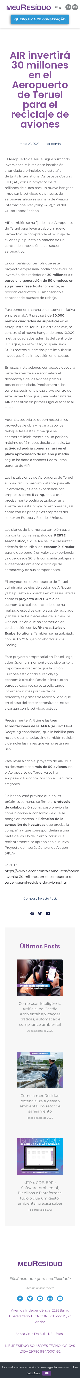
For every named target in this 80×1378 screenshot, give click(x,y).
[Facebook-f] (20, 1298)
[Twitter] (30, 1298)
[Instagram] (50, 1298)
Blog (58, 7)
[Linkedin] (40, 1298)
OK (47, 1373)
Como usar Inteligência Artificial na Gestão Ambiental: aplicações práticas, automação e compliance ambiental (40, 1014)
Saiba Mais (33, 1373)
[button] (32, 913)
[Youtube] (60, 1298)
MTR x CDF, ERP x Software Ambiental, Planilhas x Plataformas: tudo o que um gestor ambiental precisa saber (40, 1193)
